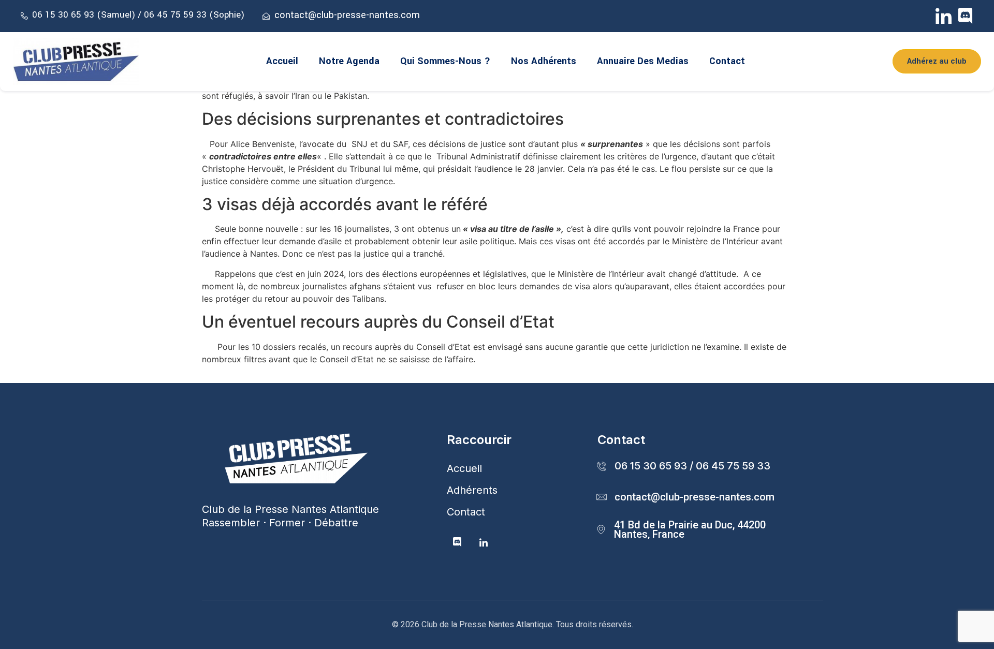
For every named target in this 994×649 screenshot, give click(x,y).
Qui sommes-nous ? (445, 61)
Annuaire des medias (643, 61)
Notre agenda (349, 61)
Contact (727, 61)
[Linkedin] (483, 543)
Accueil (282, 61)
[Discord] (965, 16)
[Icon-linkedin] (943, 16)
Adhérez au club (937, 61)
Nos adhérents (543, 61)
